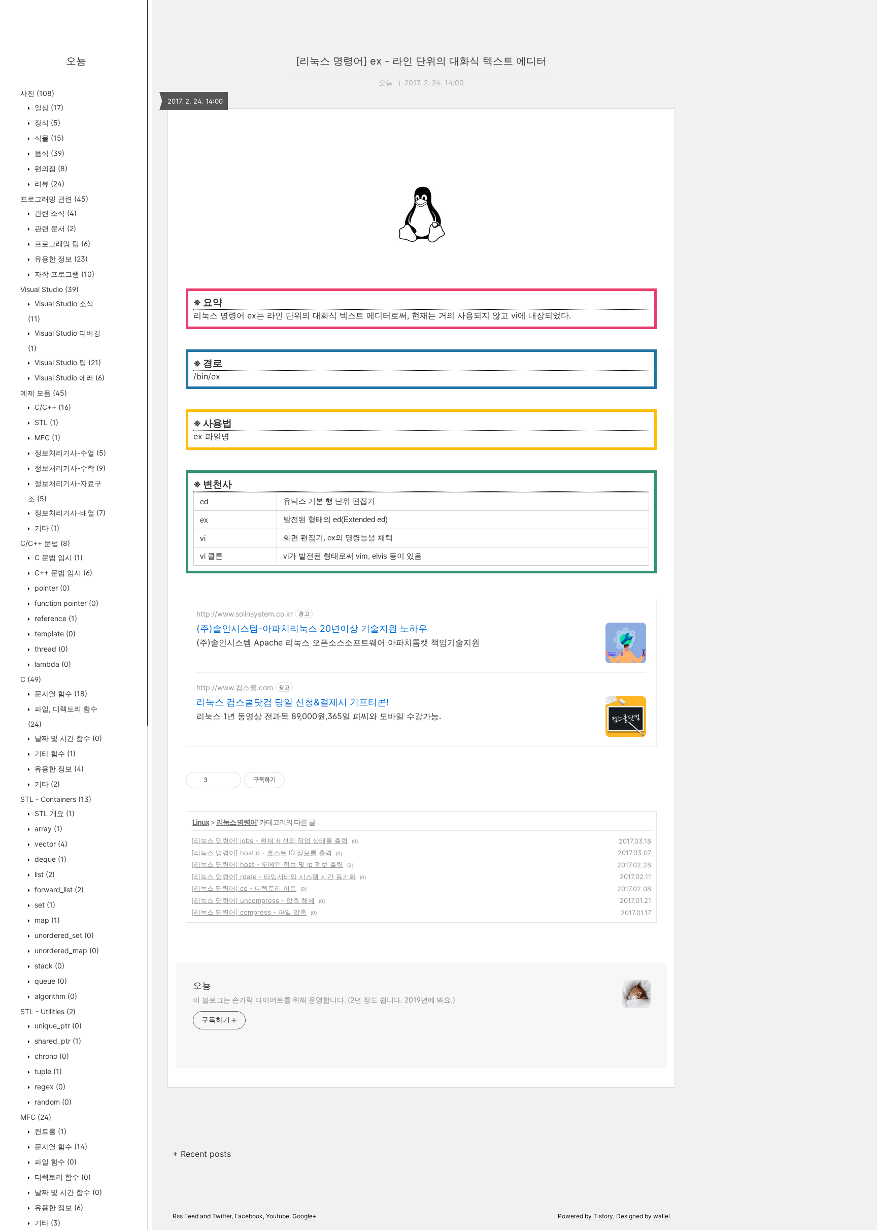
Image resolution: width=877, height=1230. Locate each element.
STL (45, 422)
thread (50, 648)
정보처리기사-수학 (69, 468)
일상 (47, 107)
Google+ (304, 1216)
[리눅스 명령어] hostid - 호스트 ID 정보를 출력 (261, 853)
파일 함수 (54, 1161)
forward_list (58, 889)
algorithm (54, 996)
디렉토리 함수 (61, 1177)
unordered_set (63, 935)
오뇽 (76, 61)
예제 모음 (43, 393)
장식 (46, 122)
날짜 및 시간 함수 (67, 738)
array (47, 828)
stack (48, 965)
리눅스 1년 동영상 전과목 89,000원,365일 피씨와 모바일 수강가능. (318, 716)
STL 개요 (53, 813)
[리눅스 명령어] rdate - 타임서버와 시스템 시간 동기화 (273, 876)
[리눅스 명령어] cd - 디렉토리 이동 (243, 888)
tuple (47, 1071)
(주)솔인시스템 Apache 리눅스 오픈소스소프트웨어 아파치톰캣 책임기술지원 (338, 642)
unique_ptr (57, 1025)
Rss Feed (185, 1216)
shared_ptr (56, 1041)
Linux (200, 822)
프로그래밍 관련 (54, 199)
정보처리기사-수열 (69, 452)
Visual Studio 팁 (66, 362)
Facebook (248, 1216)
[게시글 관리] (229, 780)
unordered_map (65, 950)
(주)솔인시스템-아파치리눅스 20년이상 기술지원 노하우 (311, 628)
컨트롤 (49, 1131)
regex (48, 1086)
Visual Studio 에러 (68, 377)
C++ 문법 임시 (62, 572)
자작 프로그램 (63, 274)
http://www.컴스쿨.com (234, 687)
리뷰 (48, 183)
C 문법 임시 (57, 557)
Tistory (603, 1216)
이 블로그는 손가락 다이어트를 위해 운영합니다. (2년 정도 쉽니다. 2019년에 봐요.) (324, 999)
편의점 (50, 168)
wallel (661, 1216)
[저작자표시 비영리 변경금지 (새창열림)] (298, 780)
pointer (51, 588)
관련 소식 (54, 213)
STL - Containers (55, 799)
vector (50, 843)
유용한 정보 (60, 258)
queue (49, 981)
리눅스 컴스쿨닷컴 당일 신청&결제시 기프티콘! (292, 702)
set (43, 904)
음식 (48, 153)
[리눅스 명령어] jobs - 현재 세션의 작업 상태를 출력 (269, 840)
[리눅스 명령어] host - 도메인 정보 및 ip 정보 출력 (267, 864)
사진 (37, 93)
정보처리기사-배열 (69, 512)
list (43, 874)
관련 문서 (54, 228)
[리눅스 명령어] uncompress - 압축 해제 (253, 900)
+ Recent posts (202, 1154)
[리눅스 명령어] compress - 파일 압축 (249, 912)
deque (49, 859)
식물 (48, 138)
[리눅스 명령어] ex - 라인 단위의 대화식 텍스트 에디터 (421, 61)
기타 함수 (54, 753)
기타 (45, 528)
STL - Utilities (48, 1011)
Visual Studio (49, 289)
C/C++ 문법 (45, 543)
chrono (50, 1056)
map (46, 920)
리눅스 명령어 (236, 822)
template (54, 633)
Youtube (277, 1216)
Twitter (221, 1216)
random (52, 1101)
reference (54, 618)
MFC (46, 437)
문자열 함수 (59, 693)
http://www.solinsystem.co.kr (244, 613)
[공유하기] (217, 780)
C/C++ (51, 407)
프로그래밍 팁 (61, 243)
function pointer (65, 603)
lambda (51, 664)
